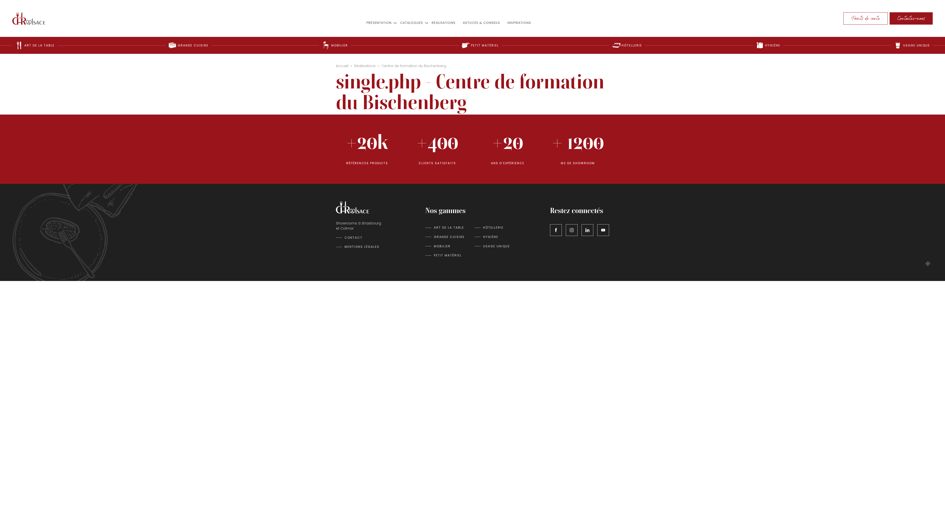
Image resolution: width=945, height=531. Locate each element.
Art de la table (449, 227)
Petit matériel (448, 255)
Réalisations (444, 23)
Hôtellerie (493, 227)
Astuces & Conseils (481, 23)
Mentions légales (362, 247)
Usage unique (496, 246)
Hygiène (490, 237)
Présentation (379, 23)
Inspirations (519, 23)
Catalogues (411, 23)
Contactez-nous (911, 18)
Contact (353, 238)
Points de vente (865, 18)
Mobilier (442, 246)
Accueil (342, 65)
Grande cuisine (449, 237)
